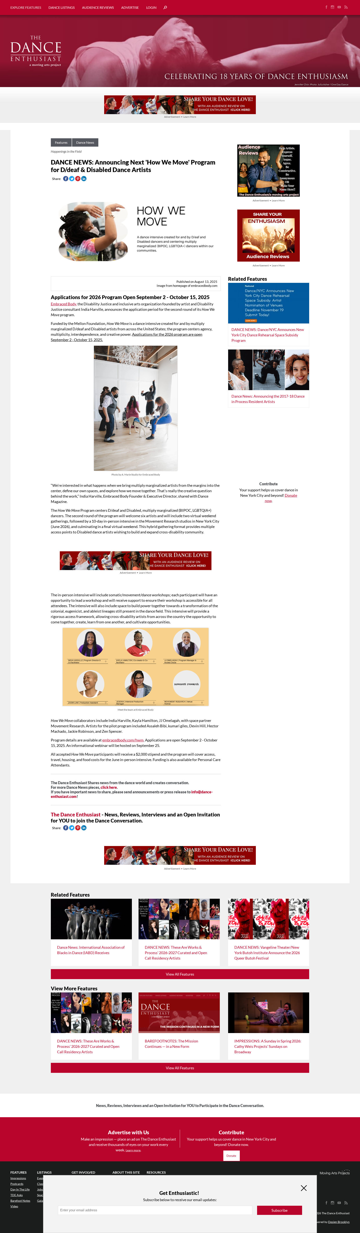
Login (151, 7)
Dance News (85, 142)
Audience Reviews (98, 7)
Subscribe (279, 1210)
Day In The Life (20, 1189)
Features (61, 142)
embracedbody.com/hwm (123, 740)
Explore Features (25, 7)
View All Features (180, 974)
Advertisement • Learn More (180, 116)
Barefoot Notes (20, 1200)
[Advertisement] (268, 446)
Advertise (130, 7)
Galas (40, 1200)
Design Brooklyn (339, 1222)
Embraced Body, (64, 304)
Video (14, 1206)
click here (109, 787)
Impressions (18, 1178)
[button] (163, 7)
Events (41, 1178)
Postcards (16, 1184)
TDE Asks (16, 1195)
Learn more (133, 1150)
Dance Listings (62, 7)
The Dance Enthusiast (76, 814)
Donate (231, 1155)
